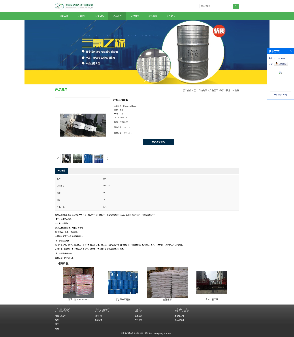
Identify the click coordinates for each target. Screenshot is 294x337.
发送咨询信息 (158, 142)
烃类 (57, 329)
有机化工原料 (60, 316)
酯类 (222, 90)
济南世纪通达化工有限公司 (132, 333)
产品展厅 (117, 16)
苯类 (57, 324)
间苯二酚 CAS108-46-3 (78, 299)
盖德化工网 (179, 316)
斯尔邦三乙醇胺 (122, 299)
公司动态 (99, 16)
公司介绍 (81, 16)
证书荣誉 (135, 16)
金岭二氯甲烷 (211, 299)
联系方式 (153, 16)
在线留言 (170, 16)
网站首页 (202, 90)
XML (170, 333)
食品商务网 (179, 320)
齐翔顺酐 (167, 299)
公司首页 (64, 16)
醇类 (57, 320)
